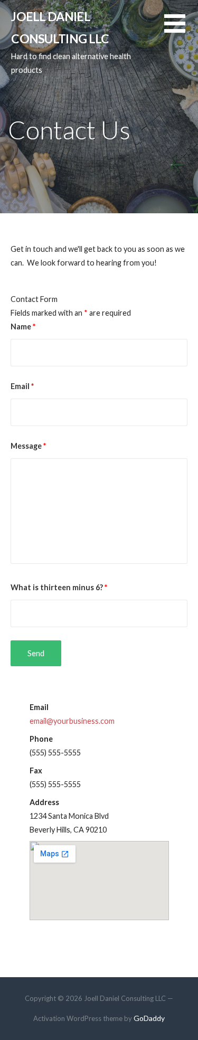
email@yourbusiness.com (72, 720)
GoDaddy (149, 1018)
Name (23, 326)
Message (28, 445)
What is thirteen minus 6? (59, 587)
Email (22, 386)
